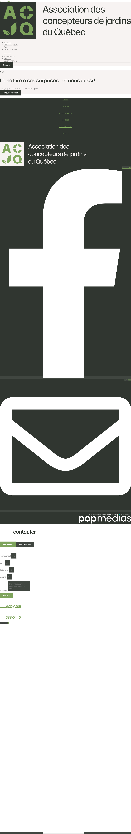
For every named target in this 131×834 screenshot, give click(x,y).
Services (7, 42)
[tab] (8, 544)
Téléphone (4, 570)
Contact (65, 133)
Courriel (3, 577)
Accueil (65, 99)
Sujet (2, 563)
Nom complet (5, 556)
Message (4, 590)
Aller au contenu (6, 1)
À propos (7, 47)
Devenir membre (10, 49)
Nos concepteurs (11, 45)
